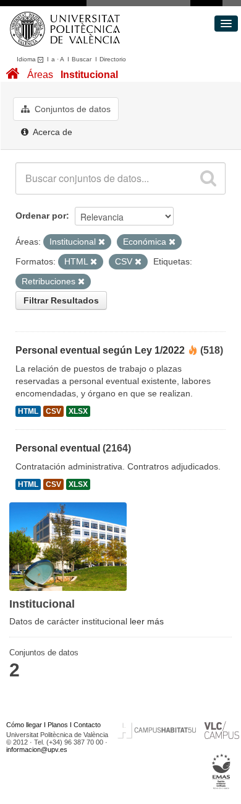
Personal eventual (57, 448)
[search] (208, 178)
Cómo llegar (24, 724)
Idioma (27, 59)
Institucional (89, 74)
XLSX (78, 411)
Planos (58, 724)
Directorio (112, 59)
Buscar (81, 59)
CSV (53, 411)
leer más (147, 621)
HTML (28, 411)
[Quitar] (101, 242)
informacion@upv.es (36, 749)
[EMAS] (221, 771)
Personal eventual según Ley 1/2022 (100, 350)
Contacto (87, 724)
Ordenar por (40, 216)
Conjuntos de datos (71, 109)
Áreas (40, 74)
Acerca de (51, 132)
